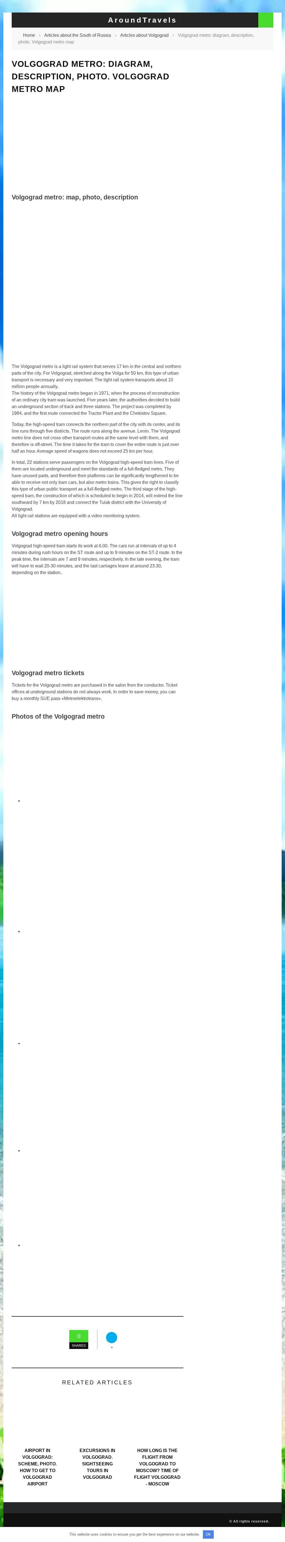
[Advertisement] (98, 144)
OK (208, 1534)
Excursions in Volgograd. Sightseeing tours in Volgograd (97, 1464)
